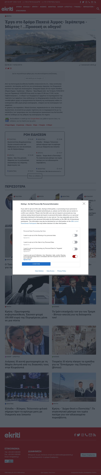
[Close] (85, 204)
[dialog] (50, 237)
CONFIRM (36, 264)
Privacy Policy (61, 271)
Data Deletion (39, 271)
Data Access (50, 271)
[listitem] (50, 231)
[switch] (75, 235)
